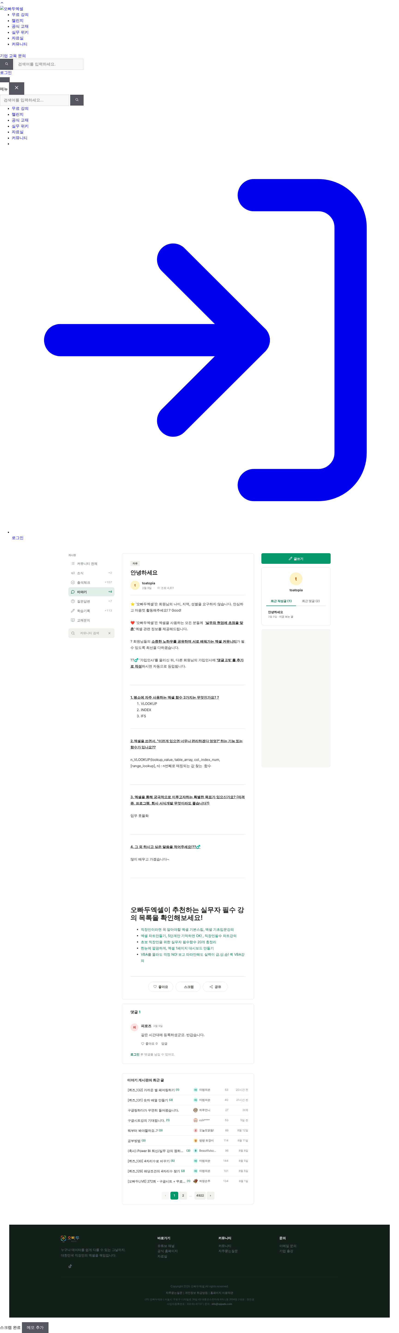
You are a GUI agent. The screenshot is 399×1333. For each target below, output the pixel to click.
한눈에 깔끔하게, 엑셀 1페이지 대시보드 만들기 (177, 948)
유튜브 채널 (166, 1246)
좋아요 (151, 1043)
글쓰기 (298, 559)
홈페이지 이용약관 (221, 1293)
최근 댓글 (311, 601)
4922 (200, 1195)
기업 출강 (286, 1251)
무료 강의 (20, 108)
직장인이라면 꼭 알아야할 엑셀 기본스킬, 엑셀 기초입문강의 (187, 929)
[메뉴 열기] (5, 79)
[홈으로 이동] (11, 8)
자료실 (18, 132)
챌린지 (18, 114)
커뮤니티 (19, 138)
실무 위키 (20, 126)
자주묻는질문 (228, 1251)
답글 (164, 1043)
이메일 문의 (287, 1246)
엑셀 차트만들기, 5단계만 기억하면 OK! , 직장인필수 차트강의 (189, 936)
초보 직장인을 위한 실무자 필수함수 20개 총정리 (178, 942)
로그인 (6, 72)
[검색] (6, 64)
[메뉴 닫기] (16, 88)
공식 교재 (20, 120)
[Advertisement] (296, 698)
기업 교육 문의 (13, 55)
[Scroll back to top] (2, 2)
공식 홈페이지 (167, 1251)
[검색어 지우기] (109, 633)
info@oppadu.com (222, 1304)
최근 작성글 (281, 601)
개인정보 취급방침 (196, 1293)
